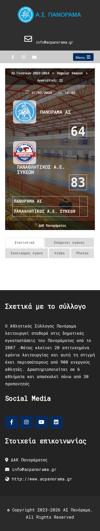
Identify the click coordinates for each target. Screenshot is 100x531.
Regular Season (70, 73)
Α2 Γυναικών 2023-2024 (30, 73)
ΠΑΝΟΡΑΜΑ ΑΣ (55, 112)
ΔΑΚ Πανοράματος (52, 225)
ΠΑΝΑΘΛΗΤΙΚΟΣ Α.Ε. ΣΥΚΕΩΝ (41, 169)
